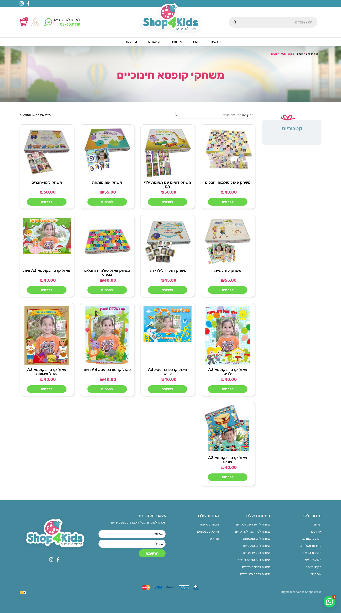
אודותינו (316, 531)
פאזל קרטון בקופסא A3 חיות (107, 369)
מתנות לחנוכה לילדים (256, 567)
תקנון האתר (313, 567)
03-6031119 (70, 24)
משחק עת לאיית (227, 270)
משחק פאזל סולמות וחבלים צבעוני (107, 272)
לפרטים (228, 202)
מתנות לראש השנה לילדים (253, 524)
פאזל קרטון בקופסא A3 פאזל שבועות (46, 371)
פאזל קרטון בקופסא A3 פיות (46, 270)
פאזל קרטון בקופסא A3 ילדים (227, 371)
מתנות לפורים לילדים (256, 553)
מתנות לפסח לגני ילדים (255, 574)
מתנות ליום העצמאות (256, 546)
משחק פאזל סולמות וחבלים (228, 182)
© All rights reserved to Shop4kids (300, 592)
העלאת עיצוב (312, 560)
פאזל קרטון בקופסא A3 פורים (227, 459)
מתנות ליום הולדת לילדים (253, 560)
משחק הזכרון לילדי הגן (167, 270)
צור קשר (315, 574)
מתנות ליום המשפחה (256, 538)
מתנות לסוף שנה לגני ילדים (252, 531)
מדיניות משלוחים (310, 546)
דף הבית (315, 524)
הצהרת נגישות (311, 553)
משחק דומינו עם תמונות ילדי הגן (167, 184)
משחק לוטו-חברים (46, 182)
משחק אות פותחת (107, 182)
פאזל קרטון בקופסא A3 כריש (167, 371)
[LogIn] (35, 22)
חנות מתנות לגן (311, 538)
